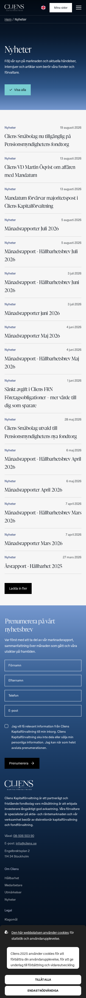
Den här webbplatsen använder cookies (40, 932)
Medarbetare (13, 885)
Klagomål (11, 919)
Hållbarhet (12, 878)
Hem (8, 19)
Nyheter (10, 899)
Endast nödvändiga (43, 990)
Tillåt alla (43, 979)
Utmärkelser (13, 892)
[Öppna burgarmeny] (78, 7)
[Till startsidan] (14, 7)
